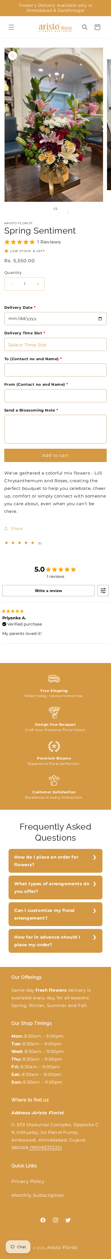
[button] (11, 27)
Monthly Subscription (37, 1195)
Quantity (13, 272)
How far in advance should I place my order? (47, 940)
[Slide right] (68, 212)
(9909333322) (45, 1147)
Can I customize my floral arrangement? (44, 914)
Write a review (48, 590)
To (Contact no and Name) (33, 358)
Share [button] (17, 528)
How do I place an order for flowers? (46, 860)
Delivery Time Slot (24, 333)
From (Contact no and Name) (36, 384)
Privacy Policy (27, 1181)
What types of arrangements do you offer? (51, 887)
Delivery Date (20, 307)
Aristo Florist (62, 1247)
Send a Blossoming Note (31, 410)
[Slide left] (43, 212)
